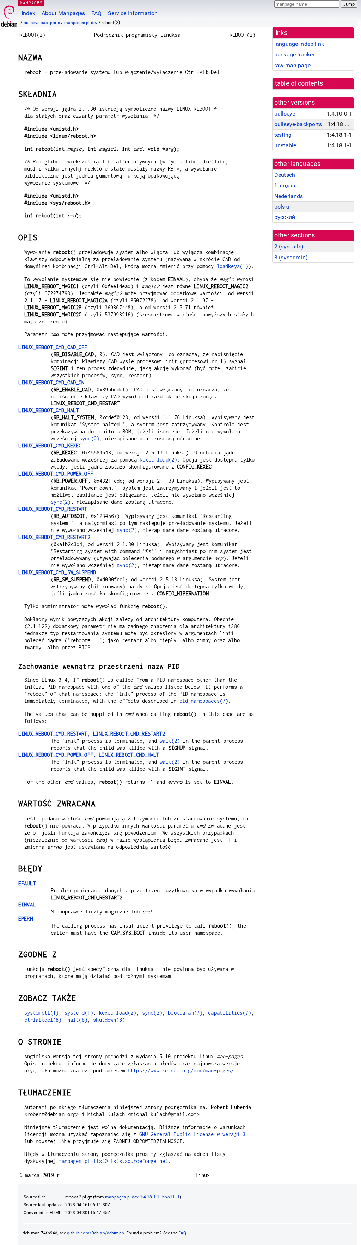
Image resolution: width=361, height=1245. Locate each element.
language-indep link (299, 44)
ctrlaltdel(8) (43, 1020)
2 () (289, 246)
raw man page (292, 65)
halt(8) (77, 1020)
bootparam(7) (185, 1013)
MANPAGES (31, 2)
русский (284, 217)
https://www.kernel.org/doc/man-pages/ (181, 1070)
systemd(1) (79, 1013)
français (284, 185)
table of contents (299, 83)
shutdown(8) (109, 1020)
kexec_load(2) (158, 460)
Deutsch (284, 175)
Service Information (133, 13)
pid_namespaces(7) (203, 701)
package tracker (294, 54)
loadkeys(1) (233, 266)
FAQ (96, 13)
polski (281, 206)
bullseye (284, 113)
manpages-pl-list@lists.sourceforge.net (113, 1161)
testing (283, 134)
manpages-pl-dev (81, 22)
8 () (291, 257)
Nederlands (288, 196)
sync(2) (89, 438)
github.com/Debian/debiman (95, 1233)
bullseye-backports (42, 22)
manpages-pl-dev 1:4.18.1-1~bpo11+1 (142, 1197)
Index (28, 13)
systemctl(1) (41, 1013)
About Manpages (63, 13)
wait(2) (170, 741)
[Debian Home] (9, 14)
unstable (285, 145)
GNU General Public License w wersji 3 (192, 1134)
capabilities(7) (229, 1013)
